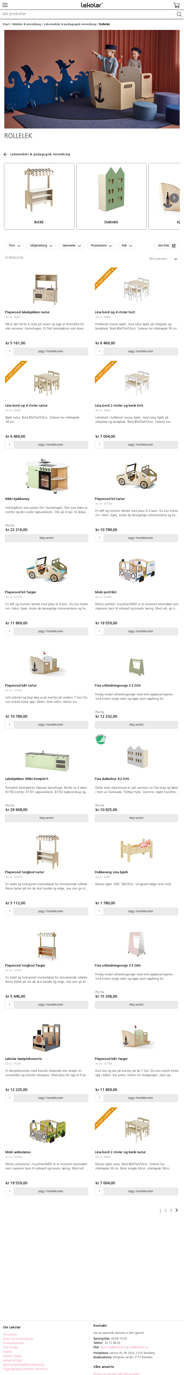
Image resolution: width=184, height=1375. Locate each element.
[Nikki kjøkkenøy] (47, 476)
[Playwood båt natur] (47, 663)
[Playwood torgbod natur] (47, 849)
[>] (176, 1210)
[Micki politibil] (137, 569)
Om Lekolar (10, 1334)
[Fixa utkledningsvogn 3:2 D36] (137, 663)
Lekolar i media (12, 1356)
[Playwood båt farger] (137, 1036)
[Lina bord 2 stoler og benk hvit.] (137, 383)
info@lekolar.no (138, 1347)
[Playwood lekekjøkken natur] (47, 289)
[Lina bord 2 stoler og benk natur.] (137, 1129)
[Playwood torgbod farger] (47, 942)
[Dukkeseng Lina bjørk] (137, 849)
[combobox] (92, 14)
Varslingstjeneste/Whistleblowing (23, 1365)
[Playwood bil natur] (137, 476)
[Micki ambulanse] (47, 1129)
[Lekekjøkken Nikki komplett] (47, 756)
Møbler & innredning (27, 24)
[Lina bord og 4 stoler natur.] (47, 383)
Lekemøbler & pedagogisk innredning (70, 24)
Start (6, 24)
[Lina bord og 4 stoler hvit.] (137, 289)
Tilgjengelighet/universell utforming (25, 1369)
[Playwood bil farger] (47, 569)
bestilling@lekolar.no (113, 1347)
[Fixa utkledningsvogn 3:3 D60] (137, 942)
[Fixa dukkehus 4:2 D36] (137, 756)
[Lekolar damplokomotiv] (47, 1036)
